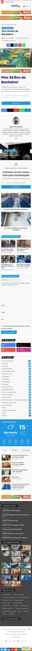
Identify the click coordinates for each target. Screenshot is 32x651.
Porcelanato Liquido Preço (9, 402)
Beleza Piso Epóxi (6, 594)
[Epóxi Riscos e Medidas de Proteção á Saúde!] (24, 259)
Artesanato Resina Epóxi (8, 371)
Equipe (14, 634)
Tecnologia (24, 634)
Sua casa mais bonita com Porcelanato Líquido (20, 456)
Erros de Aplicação (7, 405)
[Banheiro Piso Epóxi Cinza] (16, 547)
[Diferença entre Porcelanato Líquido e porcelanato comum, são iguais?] (6, 486)
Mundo (19, 634)
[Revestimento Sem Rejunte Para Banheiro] (26, 553)
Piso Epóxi (5, 363)
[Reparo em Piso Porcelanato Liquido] (26, 547)
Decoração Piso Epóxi (7, 600)
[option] (16, 151)
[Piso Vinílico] (6, 479)
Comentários (26, 450)
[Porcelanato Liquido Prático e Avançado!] (8, 244)
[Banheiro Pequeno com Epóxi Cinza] (16, 553)
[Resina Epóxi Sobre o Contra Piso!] (24, 244)
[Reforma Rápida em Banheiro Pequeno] (16, 559)
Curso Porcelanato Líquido (23, 597)
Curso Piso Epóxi (6, 397)
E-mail (3, 312)
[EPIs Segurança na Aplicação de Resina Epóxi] (8, 259)
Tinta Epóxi (11, 614)
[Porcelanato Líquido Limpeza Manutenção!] (6, 565)
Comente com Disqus (15, 281)
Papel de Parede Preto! (12, 155)
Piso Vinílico (5, 384)
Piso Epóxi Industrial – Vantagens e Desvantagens (15, 400)
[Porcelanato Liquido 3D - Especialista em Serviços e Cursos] (15, 6)
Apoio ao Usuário (8, 38)
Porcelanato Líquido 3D (7, 608)
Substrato (4, 614)
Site (2, 319)
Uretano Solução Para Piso (9, 392)
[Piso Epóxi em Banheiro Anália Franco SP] (6, 559)
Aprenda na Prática (7, 374)
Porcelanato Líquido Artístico (21, 608)
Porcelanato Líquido (11, 24)
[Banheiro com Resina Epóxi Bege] (6, 553)
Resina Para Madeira (7, 389)
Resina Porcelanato (7, 368)
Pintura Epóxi (5, 379)
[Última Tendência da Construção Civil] (6, 571)
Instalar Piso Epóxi (6, 603)
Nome (3, 305)
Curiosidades (5, 376)
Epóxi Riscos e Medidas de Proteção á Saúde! (24, 265)
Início (4, 24)
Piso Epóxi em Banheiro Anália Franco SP (14, 2)
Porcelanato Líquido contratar (9, 611)
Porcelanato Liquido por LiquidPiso (16, 631)
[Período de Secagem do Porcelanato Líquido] (16, 583)
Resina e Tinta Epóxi (7, 394)
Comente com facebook (16, 279)
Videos (4, 407)
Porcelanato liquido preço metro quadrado (20, 470)
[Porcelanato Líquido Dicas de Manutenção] (16, 565)
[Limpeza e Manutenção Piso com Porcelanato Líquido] (26, 565)
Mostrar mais (16, 103)
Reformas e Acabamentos (9, 410)
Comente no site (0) (5, 279)
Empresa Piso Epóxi (18, 600)
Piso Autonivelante (6, 605)
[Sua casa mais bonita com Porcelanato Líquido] (6, 458)
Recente (14, 450)
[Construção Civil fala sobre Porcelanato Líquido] (6, 578)
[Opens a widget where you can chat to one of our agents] (25, 648)
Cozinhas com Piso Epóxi (18, 594)
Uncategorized (6, 381)
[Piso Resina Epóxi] (16, 578)
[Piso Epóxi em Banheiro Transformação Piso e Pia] (6, 547)
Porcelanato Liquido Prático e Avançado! (7, 249)
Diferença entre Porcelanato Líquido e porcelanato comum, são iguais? (20, 485)
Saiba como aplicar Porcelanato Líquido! (18, 463)
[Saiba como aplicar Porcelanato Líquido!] (6, 465)
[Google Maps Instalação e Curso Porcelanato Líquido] (26, 571)
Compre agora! (16, 637)
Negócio (4, 415)
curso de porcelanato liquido (8, 597)
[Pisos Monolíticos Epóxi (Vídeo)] (6, 583)
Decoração (5, 366)
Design (4, 413)
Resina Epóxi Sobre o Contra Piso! (23, 249)
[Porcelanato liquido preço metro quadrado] (6, 472)
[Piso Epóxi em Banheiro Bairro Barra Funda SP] (26, 559)
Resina (19, 611)
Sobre (10, 634)
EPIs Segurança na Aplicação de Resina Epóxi (7, 266)
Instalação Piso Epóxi (17, 603)
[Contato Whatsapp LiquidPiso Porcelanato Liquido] (16, 12)
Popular (5, 450)
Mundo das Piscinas (7, 387)
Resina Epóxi (26, 611)
